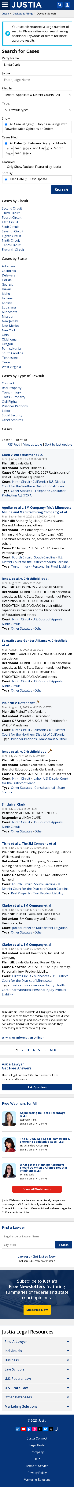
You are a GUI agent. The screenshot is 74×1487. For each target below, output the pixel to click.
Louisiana (9, 307)
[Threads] (40, 1429)
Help (37, 1459)
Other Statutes (12, 420)
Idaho (6, 294)
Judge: (6, 73)
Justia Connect (37, 1438)
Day (44, 143)
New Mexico (10, 326)
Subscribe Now (37, 1310)
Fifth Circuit (10, 222)
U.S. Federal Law (18, 1378)
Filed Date (17, 179)
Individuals (13, 1350)
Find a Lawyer (13, 1227)
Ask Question (37, 1087)
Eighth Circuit (11, 236)
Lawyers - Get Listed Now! (37, 1256)
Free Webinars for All (19, 1103)
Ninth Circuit (11, 240)
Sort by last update (58, 444)
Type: (6, 103)
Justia (42, 1420)
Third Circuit (11, 213)
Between (34, 143)
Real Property (11, 388)
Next (54, 1050)
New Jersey (10, 321)
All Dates (16, 143)
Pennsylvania (11, 348)
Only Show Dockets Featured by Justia (34, 167)
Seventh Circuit (12, 231)
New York (9, 330)
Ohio (5, 335)
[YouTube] (23, 1429)
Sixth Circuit (10, 227)
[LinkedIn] (18, 1429)
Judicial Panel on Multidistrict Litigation (40, 928)
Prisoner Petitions (15, 406)
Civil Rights (9, 401)
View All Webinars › (37, 1189)
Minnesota (9, 312)
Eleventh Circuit (13, 249)
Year (17, 148)
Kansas (7, 303)
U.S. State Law (16, 1388)
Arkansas (8, 266)
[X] (51, 1429)
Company (37, 1452)
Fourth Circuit (11, 217)
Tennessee (10, 358)
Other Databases (18, 1397)
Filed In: (7, 88)
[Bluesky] (45, 1429)
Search (61, 189)
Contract (8, 383)
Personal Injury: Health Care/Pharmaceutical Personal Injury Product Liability (34, 989)
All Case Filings (20, 124)
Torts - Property (13, 397)
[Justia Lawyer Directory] (56, 1429)
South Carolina (12, 353)
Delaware (8, 275)
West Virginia (11, 367)
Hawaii (6, 289)
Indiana (7, 298)
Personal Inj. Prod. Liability (51, 566)
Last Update (38, 179)
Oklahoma (9, 339)
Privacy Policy (37, 1472)
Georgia (7, 284)
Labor (6, 411)
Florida (7, 280)
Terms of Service (37, 1466)
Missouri (8, 316)
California (9, 271)
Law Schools (14, 1369)
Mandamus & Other (53, 739)
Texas (6, 362)
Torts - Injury (11, 392)
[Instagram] (34, 1429)
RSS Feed (13, 444)
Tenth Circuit (11, 245)
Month (61, 143)
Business (12, 1360)
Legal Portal (37, 1445)
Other (39, 628)
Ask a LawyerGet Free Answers (16, 1066)
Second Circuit (12, 208)
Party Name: (10, 58)
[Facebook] (29, 1429)
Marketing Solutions (21, 1406)
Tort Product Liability (48, 893)
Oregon (7, 344)
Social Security (12, 415)
